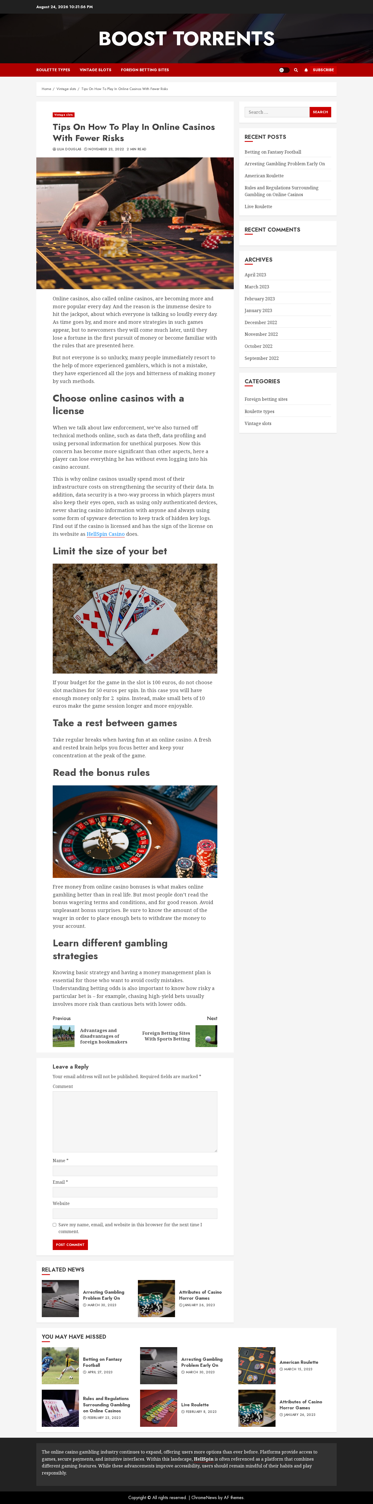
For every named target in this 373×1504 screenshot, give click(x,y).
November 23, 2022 (106, 149)
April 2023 (255, 275)
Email (60, 1182)
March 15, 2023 (298, 1369)
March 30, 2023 (102, 1305)
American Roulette (264, 176)
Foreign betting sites (145, 70)
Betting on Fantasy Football (273, 152)
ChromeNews (204, 1497)
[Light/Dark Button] (284, 70)
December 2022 (261, 322)
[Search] (295, 70)
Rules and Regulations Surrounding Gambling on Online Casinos (60, 1408)
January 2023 (258, 310)
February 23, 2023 (104, 1418)
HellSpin (204, 1459)
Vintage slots (95, 70)
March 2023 (257, 287)
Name (61, 1161)
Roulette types (53, 70)
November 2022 (261, 334)
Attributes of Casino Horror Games (156, 1298)
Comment (63, 1086)
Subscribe (323, 70)
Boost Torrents (186, 38)
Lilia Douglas (69, 149)
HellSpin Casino (106, 534)
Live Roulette (258, 207)
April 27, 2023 (100, 1372)
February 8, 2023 (201, 1412)
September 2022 (262, 358)
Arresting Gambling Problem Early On (60, 1298)
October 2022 (259, 346)
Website (61, 1203)
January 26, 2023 (199, 1305)
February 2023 (260, 299)
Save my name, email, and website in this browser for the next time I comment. (130, 1228)
